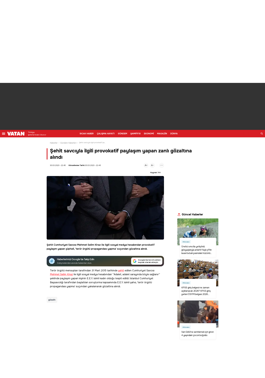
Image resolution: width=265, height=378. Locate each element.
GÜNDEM (122, 133)
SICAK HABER (87, 133)
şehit (121, 270)
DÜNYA (174, 133)
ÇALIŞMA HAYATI (106, 133)
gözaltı (52, 299)
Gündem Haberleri (68, 143)
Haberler (54, 143)
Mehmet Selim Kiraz (89, 244)
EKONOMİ (149, 133)
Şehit (50, 244)
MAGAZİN (162, 133)
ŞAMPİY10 (135, 133)
